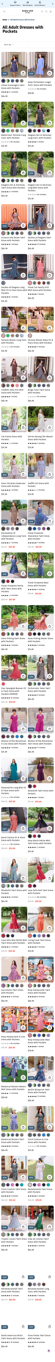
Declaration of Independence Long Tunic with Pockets (14, 536)
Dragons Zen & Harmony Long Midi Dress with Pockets (39, 188)
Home (5, 20)
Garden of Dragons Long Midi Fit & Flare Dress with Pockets (14, 290)
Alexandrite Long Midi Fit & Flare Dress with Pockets (13, 790)
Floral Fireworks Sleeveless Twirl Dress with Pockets (39, 536)
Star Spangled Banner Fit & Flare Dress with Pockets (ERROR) (13, 691)
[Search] (42, 11)
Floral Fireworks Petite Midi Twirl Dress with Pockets (12, 589)
